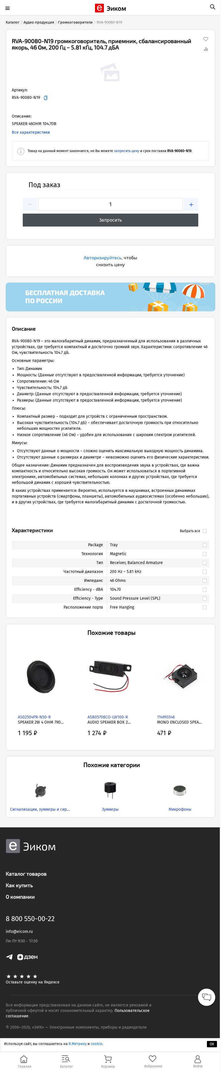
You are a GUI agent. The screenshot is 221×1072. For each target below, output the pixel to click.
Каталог (13, 22)
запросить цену (126, 151)
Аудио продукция (39, 22)
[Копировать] (45, 98)
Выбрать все (190, 531)
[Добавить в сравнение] (205, 48)
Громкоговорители (75, 22)
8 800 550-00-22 (30, 919)
